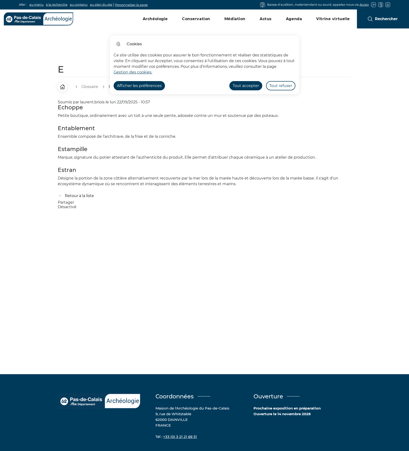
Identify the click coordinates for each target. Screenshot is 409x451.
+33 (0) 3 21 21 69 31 (180, 436)
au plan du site (101, 4)
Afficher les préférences (139, 85)
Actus (266, 19)
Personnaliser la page (131, 5)
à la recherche (56, 4)
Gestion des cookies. (133, 72)
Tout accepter (246, 85)
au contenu (79, 4)
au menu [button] (36, 4)
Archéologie (155, 19)
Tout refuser (280, 85)
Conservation (196, 19)
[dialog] (204, 65)
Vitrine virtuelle (333, 19)
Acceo (364, 4)
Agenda (294, 19)
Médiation (234, 19)
